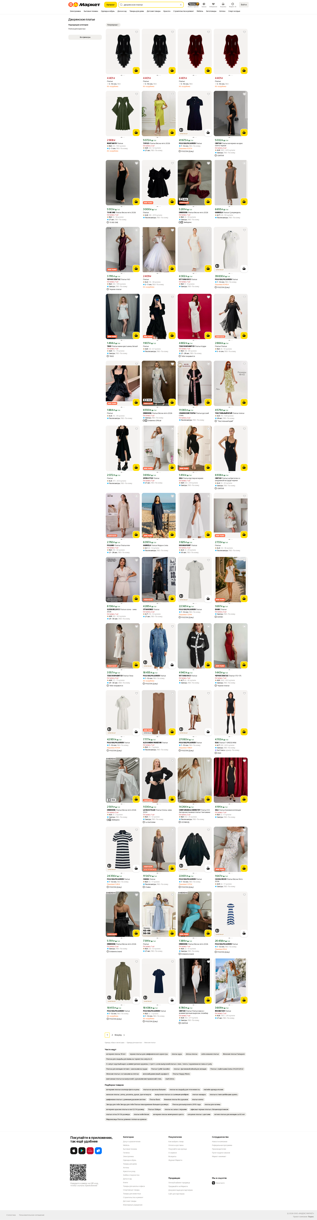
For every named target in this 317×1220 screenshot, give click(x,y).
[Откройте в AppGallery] (90, 1154)
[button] (113, 25)
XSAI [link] (217, 743)
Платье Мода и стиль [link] (155, 545)
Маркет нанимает (219, 1156)
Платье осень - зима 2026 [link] (121, 610)
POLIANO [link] (110, 546)
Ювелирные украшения (132, 1205)
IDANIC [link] (217, 610)
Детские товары (129, 1201)
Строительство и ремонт (133, 1197)
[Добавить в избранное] (136, 32)
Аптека (126, 1168)
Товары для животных (132, 1194)
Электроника (128, 1156)
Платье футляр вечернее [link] (191, 478)
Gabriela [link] (219, 213)
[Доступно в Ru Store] (98, 1154)
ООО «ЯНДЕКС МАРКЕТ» (304, 1213)
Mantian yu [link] (112, 143)
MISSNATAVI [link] (220, 1011)
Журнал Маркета (175, 1160)
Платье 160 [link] (118, 279)
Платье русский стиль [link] (194, 414)
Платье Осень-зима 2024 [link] (157, 811)
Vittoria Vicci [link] (185, 280)
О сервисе (172, 1153)
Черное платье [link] (113, 280)
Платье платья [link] (229, 413)
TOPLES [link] (146, 143)
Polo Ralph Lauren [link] (187, 143)
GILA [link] (181, 478)
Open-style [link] (148, 478)
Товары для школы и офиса (134, 1186)
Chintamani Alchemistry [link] (189, 810)
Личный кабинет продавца (179, 1183)
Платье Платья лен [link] (118, 545)
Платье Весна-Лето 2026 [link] (229, 880)
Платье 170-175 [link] (228, 676)
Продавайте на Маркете (178, 1186)
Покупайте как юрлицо (177, 1149)
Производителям (219, 1149)
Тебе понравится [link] (186, 346)
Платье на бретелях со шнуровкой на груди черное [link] (227, 479)
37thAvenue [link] (148, 610)
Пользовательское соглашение (31, 1215)
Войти (244, 4)
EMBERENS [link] (183, 213)
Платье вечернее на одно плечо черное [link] (229, 144)
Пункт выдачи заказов (221, 1153)
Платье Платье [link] (221, 346)
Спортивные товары (131, 1190)
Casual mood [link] (220, 879)
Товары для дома (130, 1164)
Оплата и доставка (175, 1145)
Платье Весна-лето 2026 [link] (156, 143)
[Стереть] (181, 4)
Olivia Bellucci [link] (113, 610)
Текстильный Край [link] (223, 413)
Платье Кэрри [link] (192, 346)
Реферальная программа (222, 1145)
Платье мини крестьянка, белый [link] (122, 346)
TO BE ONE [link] (111, 213)
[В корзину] (136, 70)
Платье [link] (110, 81)
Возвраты (172, 1156)
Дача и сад (127, 1179)
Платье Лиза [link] (120, 676)
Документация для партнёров (180, 1190)
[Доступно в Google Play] (82, 1154)
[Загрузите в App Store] (73, 1154)
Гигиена (126, 1153)
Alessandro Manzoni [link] (152, 743)
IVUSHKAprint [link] (185, 546)
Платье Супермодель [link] (228, 213)
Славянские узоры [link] (187, 413)
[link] (116, 1054)
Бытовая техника (130, 1149)
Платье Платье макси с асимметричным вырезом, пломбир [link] (193, 1012)
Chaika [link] (146, 879)
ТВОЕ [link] (109, 346)
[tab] (75, 11)
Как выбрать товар (176, 1142)
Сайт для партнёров (176, 1194)
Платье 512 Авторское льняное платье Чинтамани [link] (194, 811)
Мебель (126, 1145)
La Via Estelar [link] (149, 810)
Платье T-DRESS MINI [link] (225, 743)
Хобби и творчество (131, 1175)
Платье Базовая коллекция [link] (228, 810)
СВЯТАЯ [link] (218, 143)
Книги (125, 1183)
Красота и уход (129, 1171)
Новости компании (219, 1142)
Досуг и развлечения (131, 1142)
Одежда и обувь (129, 1160)
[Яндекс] (311, 1217)
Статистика (11, 1215)
